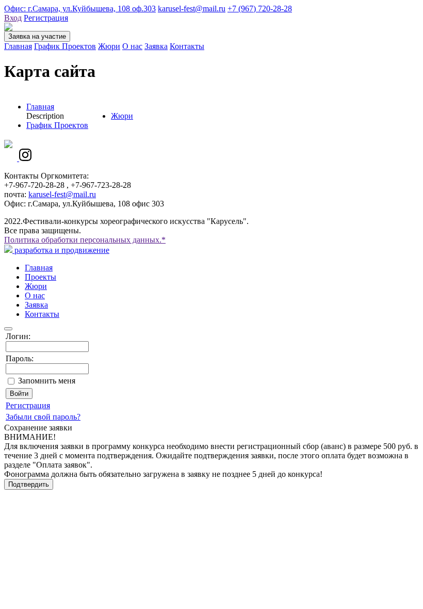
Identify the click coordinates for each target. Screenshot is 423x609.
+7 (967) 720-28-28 (259, 8)
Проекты (40, 277)
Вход (13, 17)
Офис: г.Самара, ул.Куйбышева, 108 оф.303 (80, 8)
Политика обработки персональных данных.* (85, 239)
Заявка (156, 46)
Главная (18, 46)
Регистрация (46, 17)
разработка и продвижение (60, 250)
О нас (132, 46)
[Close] (8, 328)
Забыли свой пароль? (43, 416)
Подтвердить (28, 484)
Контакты (187, 46)
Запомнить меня (46, 380)
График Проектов (65, 46)
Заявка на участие (37, 36)
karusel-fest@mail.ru (191, 8)
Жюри (109, 46)
